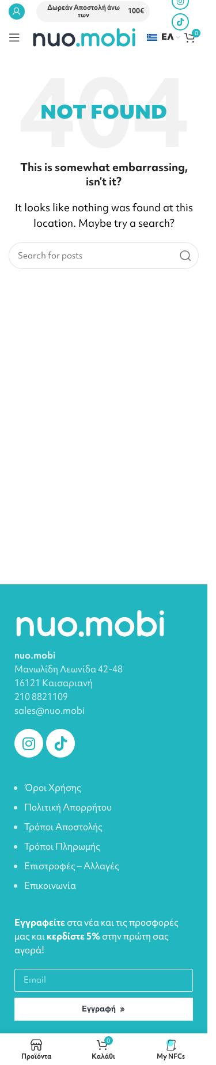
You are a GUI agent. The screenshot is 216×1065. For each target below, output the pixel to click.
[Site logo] (83, 36)
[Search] (185, 255)
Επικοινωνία (50, 885)
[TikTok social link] (180, 22)
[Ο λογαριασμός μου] (17, 11)
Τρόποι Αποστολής (63, 826)
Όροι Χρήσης (52, 787)
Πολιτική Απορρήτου (68, 807)
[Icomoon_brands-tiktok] (60, 743)
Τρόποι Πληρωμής (62, 846)
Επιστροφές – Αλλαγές (71, 865)
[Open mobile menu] (14, 37)
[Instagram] (28, 743)
